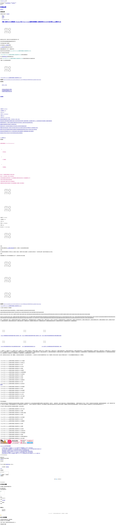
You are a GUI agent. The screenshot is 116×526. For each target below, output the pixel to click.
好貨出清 (3, 7)
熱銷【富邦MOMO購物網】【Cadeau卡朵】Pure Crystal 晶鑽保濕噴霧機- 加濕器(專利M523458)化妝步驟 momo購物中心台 (31, 21)
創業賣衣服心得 (5, 56)
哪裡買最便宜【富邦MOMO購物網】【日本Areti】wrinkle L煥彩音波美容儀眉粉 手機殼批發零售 (17, 451)
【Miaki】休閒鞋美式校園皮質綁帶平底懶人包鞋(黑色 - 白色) (31, 335)
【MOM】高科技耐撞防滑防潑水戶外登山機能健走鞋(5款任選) (10, 346)
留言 (9, 464)
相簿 (3, 15)
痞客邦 (7, 464)
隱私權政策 (63, 513)
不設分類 (3, 500)
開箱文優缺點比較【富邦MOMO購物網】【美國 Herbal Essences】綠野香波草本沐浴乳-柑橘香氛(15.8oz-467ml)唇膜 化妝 (21, 453)
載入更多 (2, 470)
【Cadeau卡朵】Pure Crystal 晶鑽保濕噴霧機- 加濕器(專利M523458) (11, 77)
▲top (1, 468)
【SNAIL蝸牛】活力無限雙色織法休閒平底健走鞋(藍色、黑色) (51, 346)
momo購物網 (7, 45)
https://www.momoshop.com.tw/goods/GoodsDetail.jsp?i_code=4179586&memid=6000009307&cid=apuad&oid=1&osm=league (22, 79)
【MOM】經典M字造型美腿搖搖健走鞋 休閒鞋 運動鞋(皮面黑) (51, 335)
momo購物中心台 (3, 137)
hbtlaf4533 (1, 459)
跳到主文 (1, 9)
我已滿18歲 (2, 524)
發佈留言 (2, 475)
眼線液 (1, 384)
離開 (5, 524)
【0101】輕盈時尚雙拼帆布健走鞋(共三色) (28, 346)
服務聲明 (66, 513)
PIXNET (51, 513)
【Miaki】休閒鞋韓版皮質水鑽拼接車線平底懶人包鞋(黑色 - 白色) (10, 335)
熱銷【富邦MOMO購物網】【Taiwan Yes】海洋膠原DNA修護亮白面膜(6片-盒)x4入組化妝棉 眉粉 (17, 452)
